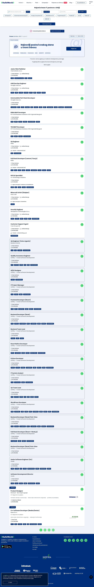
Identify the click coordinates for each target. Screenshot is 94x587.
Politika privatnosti (37, 543)
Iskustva (29, 2)
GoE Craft (14, 194)
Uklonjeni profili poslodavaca (40, 545)
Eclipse (25, 121)
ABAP (16, 121)
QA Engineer (15, 142)
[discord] (81, 540)
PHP (12, 170)
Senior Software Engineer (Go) (21, 459)
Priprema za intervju (57, 2)
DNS (35, 92)
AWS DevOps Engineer (18, 83)
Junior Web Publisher (18, 69)
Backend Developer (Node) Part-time (24, 417)
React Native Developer (19, 344)
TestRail (20, 250)
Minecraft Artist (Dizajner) (20, 192)
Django (22, 367)
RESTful (39, 367)
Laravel (28, 170)
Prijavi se (73, 48)
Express (43, 323)
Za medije (35, 547)
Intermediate (68, 107)
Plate (36, 2)
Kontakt (35, 549)
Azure (16, 483)
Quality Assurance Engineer (20, 256)
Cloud (39, 92)
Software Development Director (22, 474)
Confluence (17, 382)
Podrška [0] (71, 15)
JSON (40, 107)
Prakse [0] (87, 15)
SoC (30, 218)
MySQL (12, 367)
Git (31, 107)
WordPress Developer (18, 402)
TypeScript (50, 107)
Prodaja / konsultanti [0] (36, 15)
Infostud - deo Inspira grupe (19, 493)
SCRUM (16, 294)
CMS (12, 78)
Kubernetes (43, 468)
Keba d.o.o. (14, 512)
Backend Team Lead (18, 329)
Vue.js (44, 170)
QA (12, 153)
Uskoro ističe (80, 36)
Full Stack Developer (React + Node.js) (24, 432)
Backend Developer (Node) (20, 314)
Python (36, 107)
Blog (71, 2)
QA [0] (79, 15)
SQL (15, 170)
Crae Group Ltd (15, 226)
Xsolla (12, 461)
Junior (30, 78)
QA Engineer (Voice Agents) (20, 241)
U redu (10, 582)
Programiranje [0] (62, 15)
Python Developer (17, 358)
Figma (12, 279)
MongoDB (61, 107)
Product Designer (17, 491)
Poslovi (21, 2)
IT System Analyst (17, 373)
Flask (44, 367)
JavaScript (13, 107)
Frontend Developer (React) (21, 300)
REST (45, 107)
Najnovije (72, 36)
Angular (27, 107)
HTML (22, 107)
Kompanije (45, 2)
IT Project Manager (17, 285)
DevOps (26, 92)
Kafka (37, 468)
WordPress (35, 411)
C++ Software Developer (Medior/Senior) (25, 510)
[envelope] (85, 540)
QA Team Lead (16, 388)
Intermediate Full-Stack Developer (23, 98)
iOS (12, 265)
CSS (19, 107)
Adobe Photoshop (19, 78)
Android (16, 265)
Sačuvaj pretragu (47, 24)
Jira (12, 250)
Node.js (16, 323)
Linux (12, 92)
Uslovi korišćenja (37, 541)
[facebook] (65, 540)
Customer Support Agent (19, 224)
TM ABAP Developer (17, 127)
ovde (32, 578)
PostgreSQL (22, 323)
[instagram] (69, 540)
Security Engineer (17, 209)
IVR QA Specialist (16, 175)
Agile (21, 294)
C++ (12, 524)
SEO (26, 78)
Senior (43, 92)
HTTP (31, 92)
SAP (12, 121)
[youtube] (73, 540)
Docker (20, 92)
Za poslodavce (81, 2)
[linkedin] (77, 540)
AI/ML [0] (47, 19)
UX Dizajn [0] (8, 15)
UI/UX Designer (16, 270)
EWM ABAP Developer (18, 112)
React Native (34, 353)
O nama (35, 537)
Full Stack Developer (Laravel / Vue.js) (24, 158)
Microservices (31, 468)
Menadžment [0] (50, 15)
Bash (21, 218)
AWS (16, 92)
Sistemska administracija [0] (21, 15)
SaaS (23, 170)
